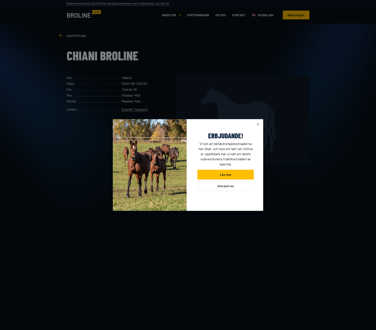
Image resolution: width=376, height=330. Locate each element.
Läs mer (225, 174)
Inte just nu (226, 186)
